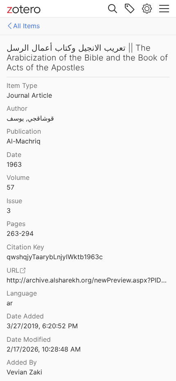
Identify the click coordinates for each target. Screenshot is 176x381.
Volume (18, 177)
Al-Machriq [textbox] (24, 141)
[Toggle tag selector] (129, 8)
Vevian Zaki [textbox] (24, 372)
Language (22, 293)
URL (13, 270)
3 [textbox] (9, 210)
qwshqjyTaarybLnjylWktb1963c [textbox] (55, 257)
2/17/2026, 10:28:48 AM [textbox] (44, 349)
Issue (14, 201)
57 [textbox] (10, 187)
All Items (26, 26)
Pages (16, 224)
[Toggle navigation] (164, 8)
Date (14, 154)
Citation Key (25, 247)
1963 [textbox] (14, 164)
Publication (24, 131)
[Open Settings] (147, 8)
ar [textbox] (10, 303)
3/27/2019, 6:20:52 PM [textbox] (42, 326)
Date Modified (29, 339)
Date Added (25, 316)
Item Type (22, 85)
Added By (22, 362)
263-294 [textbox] (20, 233)
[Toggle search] (112, 8)
